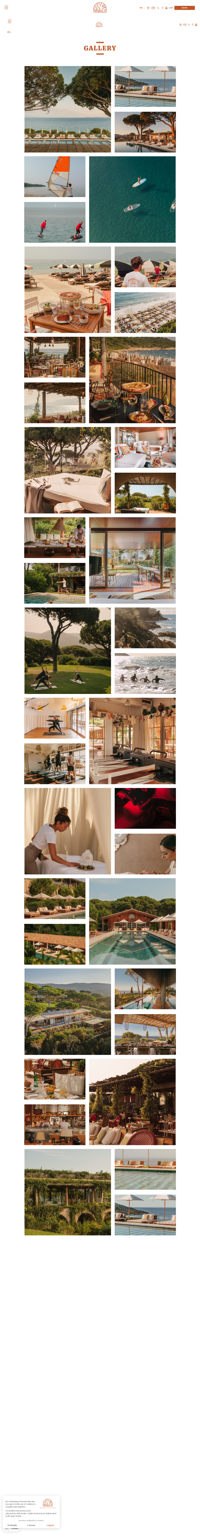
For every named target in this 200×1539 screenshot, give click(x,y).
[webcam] (196, 25)
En (9, 32)
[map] (192, 25)
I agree (50, 1525)
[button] (11, 1528)
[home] (99, 24)
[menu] (7, 7)
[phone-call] (189, 25)
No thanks (12, 1525)
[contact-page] (180, 25)
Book (184, 8)
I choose (31, 1525)
